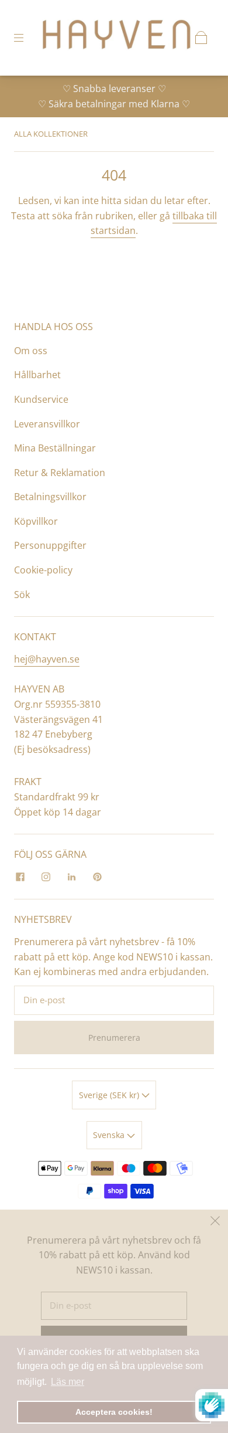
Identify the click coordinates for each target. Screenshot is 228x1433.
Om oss (30, 350)
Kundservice (41, 399)
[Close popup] (215, 1222)
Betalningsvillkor (50, 496)
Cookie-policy (43, 569)
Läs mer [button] (67, 1382)
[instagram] (45, 876)
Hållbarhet (37, 374)
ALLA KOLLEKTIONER (51, 133)
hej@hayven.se (47, 659)
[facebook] (20, 876)
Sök (22, 594)
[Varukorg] (201, 37)
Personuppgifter (50, 545)
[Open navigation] (27, 37)
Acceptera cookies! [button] (114, 1412)
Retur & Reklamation (59, 472)
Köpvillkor (36, 521)
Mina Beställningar (55, 448)
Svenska (110, 1134)
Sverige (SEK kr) (110, 1095)
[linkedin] (71, 876)
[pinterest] (97, 876)
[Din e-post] (114, 1000)
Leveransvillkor (47, 423)
